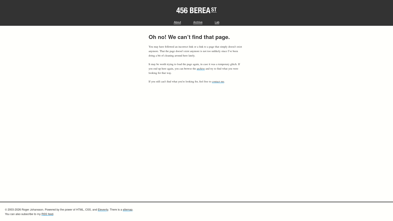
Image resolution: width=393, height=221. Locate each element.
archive (201, 68)
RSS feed (47, 214)
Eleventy (103, 209)
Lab (217, 22)
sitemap (127, 209)
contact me (218, 81)
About (177, 22)
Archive (197, 22)
